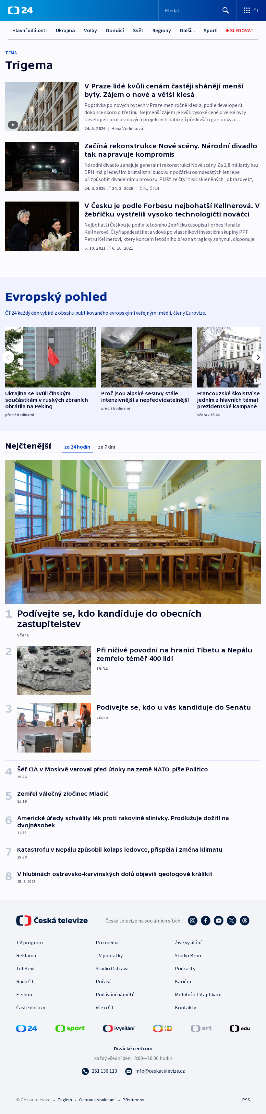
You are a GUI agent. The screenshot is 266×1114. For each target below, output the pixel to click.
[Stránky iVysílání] (119, 1028)
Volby (90, 30)
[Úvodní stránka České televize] (52, 920)
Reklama (26, 955)
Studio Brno (188, 955)
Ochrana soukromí (97, 1100)
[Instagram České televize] (192, 920)
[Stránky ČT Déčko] (162, 1028)
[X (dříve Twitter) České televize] (231, 920)
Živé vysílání (188, 942)
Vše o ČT (105, 1007)
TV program (29, 942)
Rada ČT (25, 981)
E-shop (24, 994)
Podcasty (185, 968)
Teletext (25, 968)
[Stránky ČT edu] (240, 1028)
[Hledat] (225, 10)
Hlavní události (29, 30)
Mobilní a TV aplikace (198, 994)
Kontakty (185, 1007)
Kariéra (183, 981)
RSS (246, 1100)
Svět (138, 30)
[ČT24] (20, 10)
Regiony (161, 30)
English (65, 1100)
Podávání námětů (115, 994)
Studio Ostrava (112, 968)
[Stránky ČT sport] (70, 1028)
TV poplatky (109, 955)
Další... (187, 30)
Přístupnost (134, 1100)
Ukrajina (65, 30)
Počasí (103, 981)
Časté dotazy (30, 1007)
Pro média (107, 942)
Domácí (115, 30)
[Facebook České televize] (205, 920)
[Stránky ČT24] (26, 1028)
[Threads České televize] (244, 920)
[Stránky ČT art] (201, 1028)
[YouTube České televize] (218, 920)
